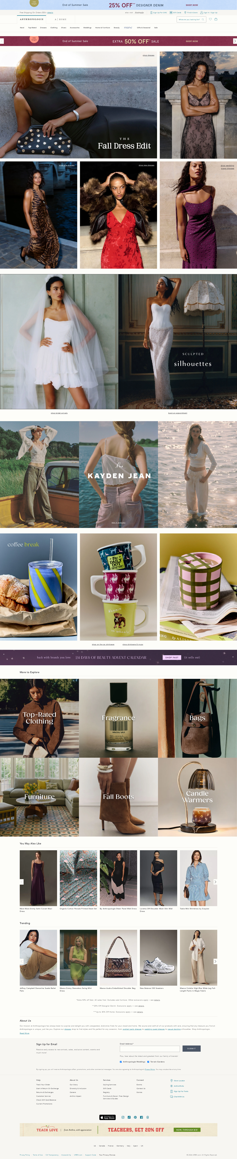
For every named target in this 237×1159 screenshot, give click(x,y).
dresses (67, 1029)
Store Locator (179, 1081)
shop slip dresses (66, 165)
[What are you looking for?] (203, 19)
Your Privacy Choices (107, 1155)
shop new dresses (146, 165)
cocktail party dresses (132, 1029)
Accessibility (66, 1155)
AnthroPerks (179, 1086)
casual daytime (174, 1029)
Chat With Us (179, 1097)
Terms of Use (38, 1155)
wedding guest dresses (155, 1029)
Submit (191, 1049)
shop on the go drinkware (103, 644)
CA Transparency (52, 1155)
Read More (24, 1033)
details (50, 13)
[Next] (234, 41)
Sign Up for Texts (181, 1091)
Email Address (126, 1044)
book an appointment (177, 413)
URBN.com (78, 1155)
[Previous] (2, 41)
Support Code (90, 1155)
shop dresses (148, 55)
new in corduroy (118, 523)
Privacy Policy (150, 1069)
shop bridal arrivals (59, 413)
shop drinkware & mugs (133, 644)
